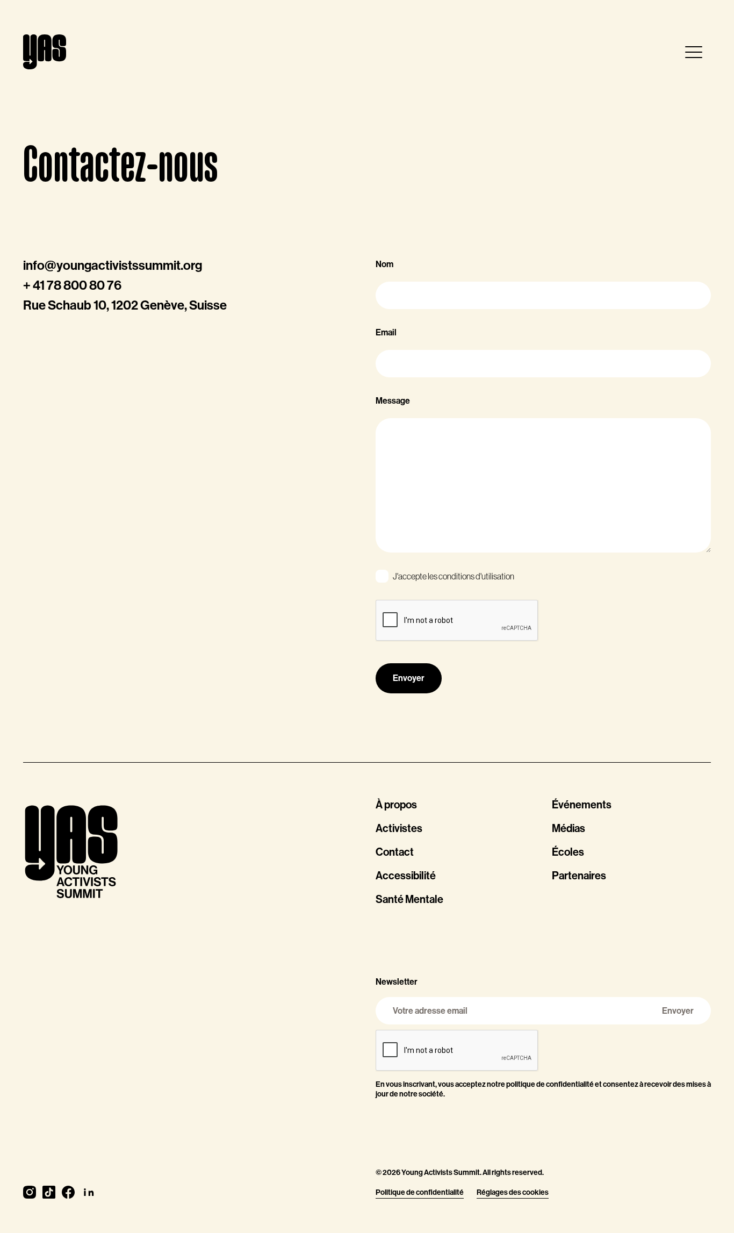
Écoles (568, 851)
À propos (396, 804)
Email (386, 332)
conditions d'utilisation (476, 576)
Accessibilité (406, 875)
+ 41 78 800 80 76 (72, 285)
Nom (384, 264)
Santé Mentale (409, 899)
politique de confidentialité (550, 1084)
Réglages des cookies (513, 1192)
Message (393, 401)
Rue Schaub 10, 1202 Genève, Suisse (125, 305)
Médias (568, 828)
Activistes (399, 828)
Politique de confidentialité (420, 1192)
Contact (395, 851)
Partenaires (579, 875)
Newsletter (397, 982)
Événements (581, 804)
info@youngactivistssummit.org (112, 265)
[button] (694, 52)
